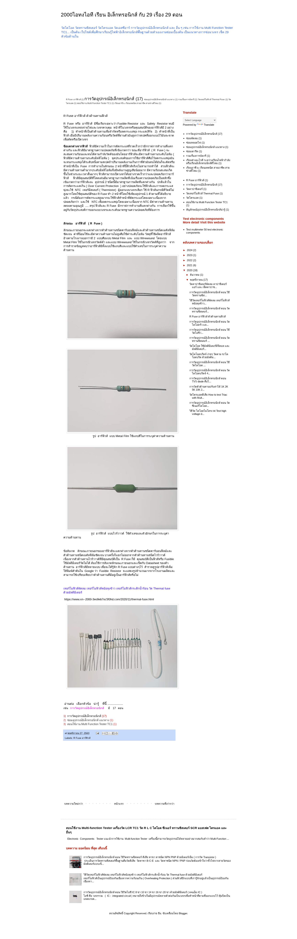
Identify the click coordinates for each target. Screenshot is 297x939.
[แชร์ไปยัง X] (110, 733)
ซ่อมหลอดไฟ (193, 142)
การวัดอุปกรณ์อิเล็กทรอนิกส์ (109, 98)
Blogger (183, 913)
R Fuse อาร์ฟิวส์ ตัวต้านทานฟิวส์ (207, 316)
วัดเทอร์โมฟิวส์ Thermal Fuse (211, 99)
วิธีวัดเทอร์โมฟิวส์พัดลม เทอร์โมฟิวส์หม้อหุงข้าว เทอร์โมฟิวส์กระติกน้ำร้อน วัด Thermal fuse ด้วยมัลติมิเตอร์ (143, 874)
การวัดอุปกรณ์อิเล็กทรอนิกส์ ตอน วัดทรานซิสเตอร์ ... (209, 339)
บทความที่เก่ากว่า (164, 803)
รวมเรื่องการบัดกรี (186, 99)
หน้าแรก (119, 803)
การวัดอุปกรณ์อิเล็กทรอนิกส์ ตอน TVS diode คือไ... (207, 380)
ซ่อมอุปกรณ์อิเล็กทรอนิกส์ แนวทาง (159, 99)
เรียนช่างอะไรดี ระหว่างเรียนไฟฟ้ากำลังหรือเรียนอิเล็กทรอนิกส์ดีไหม (208, 162)
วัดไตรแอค (192, 197)
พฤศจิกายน (196, 279)
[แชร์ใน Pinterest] (116, 733)
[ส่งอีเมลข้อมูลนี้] (103, 733)
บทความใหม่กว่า (73, 803)
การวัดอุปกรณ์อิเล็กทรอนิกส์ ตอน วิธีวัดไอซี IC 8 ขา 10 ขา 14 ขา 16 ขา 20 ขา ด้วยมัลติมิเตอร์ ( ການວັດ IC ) (143, 892)
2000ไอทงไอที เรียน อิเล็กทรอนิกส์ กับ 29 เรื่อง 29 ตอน (121, 15)
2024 (190, 250)
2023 (190, 255)
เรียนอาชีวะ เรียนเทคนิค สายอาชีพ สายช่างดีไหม (136, 103)
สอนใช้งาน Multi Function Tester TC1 (94, 103)
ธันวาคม (195, 274)
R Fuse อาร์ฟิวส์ (73, 99)
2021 (190, 265)
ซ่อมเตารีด (192, 151)
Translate (209, 124)
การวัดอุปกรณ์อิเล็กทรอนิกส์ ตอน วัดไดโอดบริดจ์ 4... (209, 372)
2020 (190, 270)
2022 (190, 260)
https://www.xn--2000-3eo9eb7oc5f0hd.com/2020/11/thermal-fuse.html (108, 599)
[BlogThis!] (106, 733)
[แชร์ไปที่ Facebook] (113, 733)
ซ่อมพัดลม (192, 138)
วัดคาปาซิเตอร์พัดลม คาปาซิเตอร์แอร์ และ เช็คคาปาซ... (208, 286)
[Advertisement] (148, 67)
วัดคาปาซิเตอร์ (194, 188)
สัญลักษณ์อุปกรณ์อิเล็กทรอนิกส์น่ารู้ (205, 209)
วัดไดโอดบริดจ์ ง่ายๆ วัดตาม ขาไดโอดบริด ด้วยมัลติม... (208, 356)
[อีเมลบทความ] (97, 733)
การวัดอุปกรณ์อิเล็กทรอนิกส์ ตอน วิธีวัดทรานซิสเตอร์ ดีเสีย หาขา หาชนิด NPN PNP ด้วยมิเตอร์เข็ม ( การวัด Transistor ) (150, 857)
